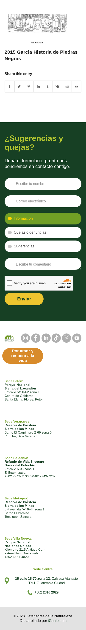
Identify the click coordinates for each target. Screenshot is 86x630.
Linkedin (46, 338)
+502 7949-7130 (17, 476)
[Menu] (78, 9)
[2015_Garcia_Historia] (37, 29)
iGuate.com (57, 621)
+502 (46, 592)
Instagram (25, 338)
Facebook (35, 338)
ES (71, 3)
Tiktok (56, 338)
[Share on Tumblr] (48, 86)
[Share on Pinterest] (28, 86)
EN (79, 3)
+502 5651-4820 (17, 557)
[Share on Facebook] (9, 86)
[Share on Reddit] (67, 86)
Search (56, 2)
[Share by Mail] (76, 86)
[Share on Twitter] (19, 86)
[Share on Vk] (57, 86)
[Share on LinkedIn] (38, 86)
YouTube (76, 338)
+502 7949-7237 (43, 476)
